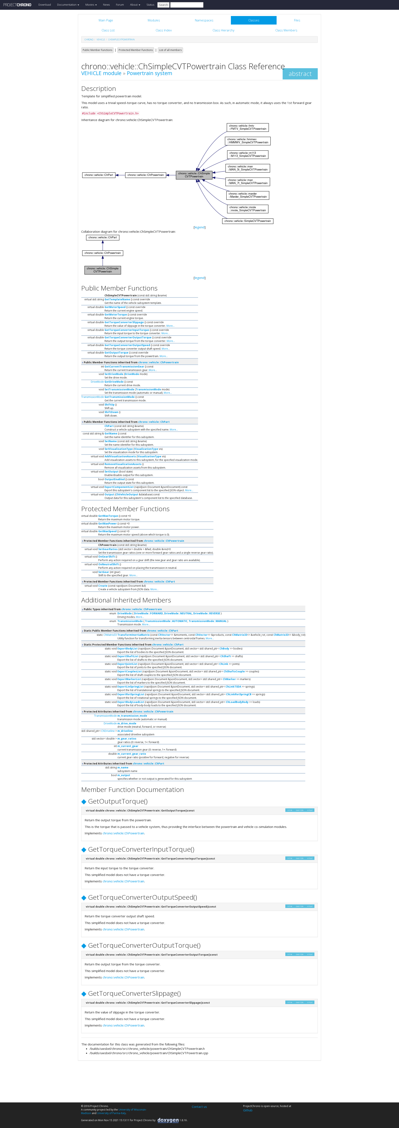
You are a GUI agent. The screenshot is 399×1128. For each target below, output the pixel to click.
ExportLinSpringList (130, 686)
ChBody (224, 648)
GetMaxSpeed (107, 531)
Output (109, 494)
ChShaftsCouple (234, 671)
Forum (120, 4)
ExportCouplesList (129, 671)
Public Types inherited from (122, 609)
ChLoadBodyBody (237, 702)
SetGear (103, 572)
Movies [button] (90, 4)
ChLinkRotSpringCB (238, 694)
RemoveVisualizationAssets (123, 464)
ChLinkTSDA (233, 686)
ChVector (164, 635)
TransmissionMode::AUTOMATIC (166, 621)
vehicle (101, 39)
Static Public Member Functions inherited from (130, 630)
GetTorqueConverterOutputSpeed (127, 345)
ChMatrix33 (110, 635)
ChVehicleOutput (127, 494)
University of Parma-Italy (111, 1113)
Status (150, 4)
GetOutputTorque (116, 352)
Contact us (199, 1106)
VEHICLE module (101, 73)
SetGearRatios (108, 549)
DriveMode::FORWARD (148, 613)
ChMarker (229, 679)
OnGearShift (106, 556)
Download (44, 4)
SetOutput (111, 471)
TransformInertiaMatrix (133, 635)
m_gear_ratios (126, 738)
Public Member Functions (97, 50)
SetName (111, 441)
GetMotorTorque (116, 314)
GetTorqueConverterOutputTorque (128, 337)
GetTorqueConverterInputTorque (127, 330)
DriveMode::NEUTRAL (178, 613)
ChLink (223, 664)
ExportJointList (127, 664)
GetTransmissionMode (120, 397)
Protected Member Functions (136, 50)
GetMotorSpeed (115, 307)
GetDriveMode (114, 381)
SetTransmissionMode (119, 389)
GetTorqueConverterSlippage (124, 322)
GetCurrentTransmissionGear (124, 366)
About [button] (134, 4)
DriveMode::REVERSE (206, 613)
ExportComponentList (119, 487)
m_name (122, 767)
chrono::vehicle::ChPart (154, 422)
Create (102, 586)
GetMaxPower (107, 523)
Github (247, 1110)
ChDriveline (108, 731)
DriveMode (132, 374)
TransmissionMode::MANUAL (208, 621)
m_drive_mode (126, 723)
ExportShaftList (127, 656)
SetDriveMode (114, 374)
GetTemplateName (117, 299)
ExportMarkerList (129, 679)
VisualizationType (146, 449)
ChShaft (225, 656)
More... (170, 326)
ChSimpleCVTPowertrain (121, 39)
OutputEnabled (115, 479)
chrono (89, 39)
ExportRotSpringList (130, 694)
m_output (123, 775)
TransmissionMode (148, 389)
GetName (111, 433)
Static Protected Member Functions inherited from (133, 644)
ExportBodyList (127, 648)
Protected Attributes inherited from (128, 711)
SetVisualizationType (119, 449)
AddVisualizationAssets (120, 456)
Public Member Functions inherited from (131, 362)
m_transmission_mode (132, 715)
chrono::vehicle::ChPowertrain (158, 362)
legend (199, 227)
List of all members (170, 50)
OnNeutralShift (108, 564)
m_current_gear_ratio (131, 754)
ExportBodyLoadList (130, 702)
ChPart (109, 426)
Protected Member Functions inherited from (133, 541)
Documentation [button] (67, 4)
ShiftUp (110, 404)
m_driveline (125, 731)
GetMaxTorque (108, 516)
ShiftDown (111, 412)
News (106, 4)
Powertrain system (149, 73)
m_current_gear (127, 746)
